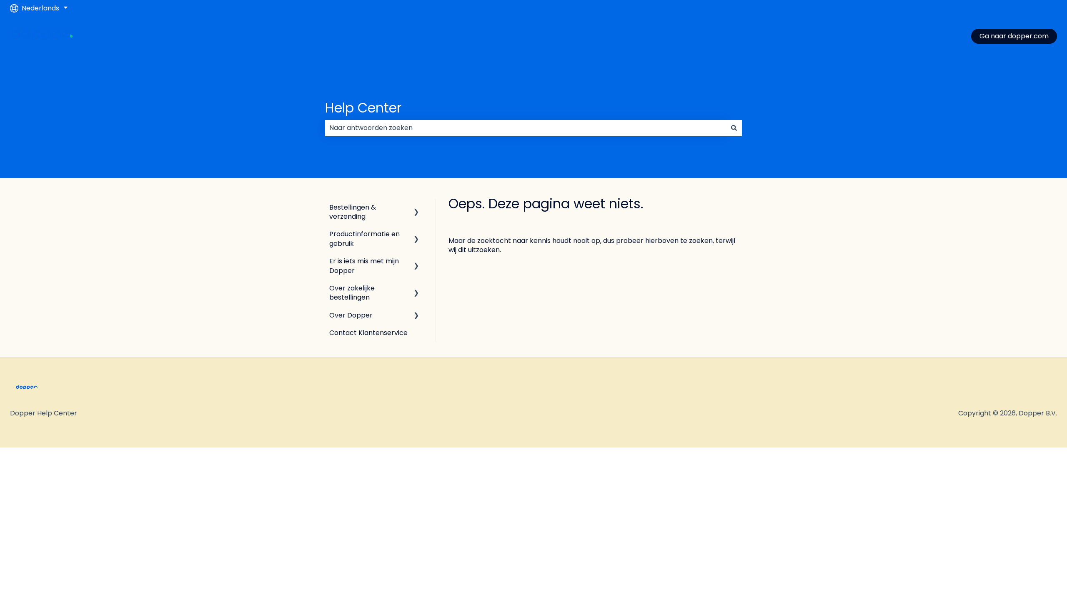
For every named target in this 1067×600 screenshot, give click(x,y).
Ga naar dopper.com (1014, 36)
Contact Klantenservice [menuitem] (368, 333)
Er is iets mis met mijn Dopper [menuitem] (364, 265)
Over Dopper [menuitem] (351, 315)
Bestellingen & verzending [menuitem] (352, 211)
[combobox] (525, 128)
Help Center (363, 107)
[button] (416, 208)
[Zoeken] (734, 128)
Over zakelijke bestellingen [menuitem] (352, 292)
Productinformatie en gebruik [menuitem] (364, 238)
